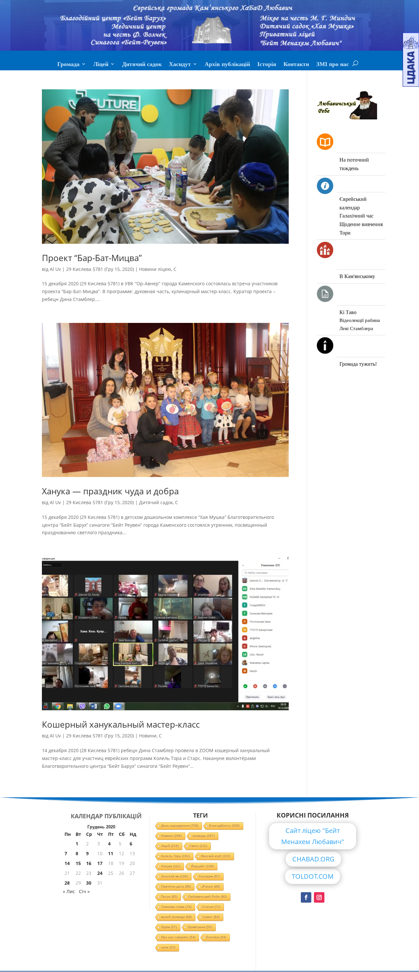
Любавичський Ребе (207, 896)
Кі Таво (347, 312)
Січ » (84, 891)
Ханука (170, 866)
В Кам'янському (357, 276)
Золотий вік (174, 876)
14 (67, 863)
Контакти (296, 65)
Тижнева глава (176, 907)
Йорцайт (202, 866)
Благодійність (224, 825)
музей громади (176, 917)
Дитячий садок (142, 65)
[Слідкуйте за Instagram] (319, 897)
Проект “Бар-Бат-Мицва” (92, 258)
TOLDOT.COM (313, 876)
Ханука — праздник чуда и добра (110, 491)
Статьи (211, 907)
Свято (198, 846)
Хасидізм (209, 876)
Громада (68, 65)
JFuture (211, 886)
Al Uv (55, 269)
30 (88, 883)
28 (67, 883)
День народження (179, 825)
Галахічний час (356, 216)
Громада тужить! (358, 364)
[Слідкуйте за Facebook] (306, 897)
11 (110, 853)
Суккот (211, 917)
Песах (169, 896)
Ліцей (100, 65)
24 (99, 873)
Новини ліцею (155, 269)
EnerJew (216, 937)
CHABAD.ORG (313, 859)
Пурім (169, 927)
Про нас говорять (178, 937)
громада (203, 836)
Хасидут (180, 65)
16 (88, 863)
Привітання (200, 927)
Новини (147, 736)
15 (78, 863)
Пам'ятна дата (176, 886)
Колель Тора (175, 856)
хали (168, 947)
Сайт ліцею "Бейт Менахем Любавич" (312, 836)
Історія (266, 65)
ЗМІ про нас (332, 65)
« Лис (69, 891)
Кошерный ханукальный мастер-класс (121, 724)
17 (99, 863)
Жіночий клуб (215, 856)
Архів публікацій (227, 65)
